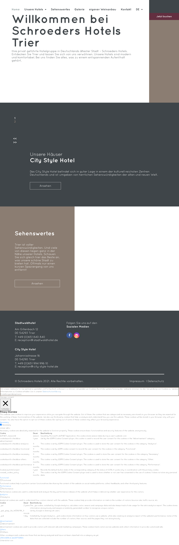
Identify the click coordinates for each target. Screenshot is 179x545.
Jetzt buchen (164, 16)
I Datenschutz (155, 381)
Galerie (79, 9)
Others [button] (3, 529)
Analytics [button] (4, 494)
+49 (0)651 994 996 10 (33, 363)
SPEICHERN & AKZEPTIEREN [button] (11, 538)
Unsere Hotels (33, 9)
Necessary (6, 425)
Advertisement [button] (6, 521)
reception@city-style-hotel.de (38, 366)
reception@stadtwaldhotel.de (38, 340)
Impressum (137, 381)
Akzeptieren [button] (17, 394)
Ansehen (45, 185)
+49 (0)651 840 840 (31, 337)
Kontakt (126, 9)
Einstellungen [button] (6, 394)
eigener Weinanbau (102, 9)
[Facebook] (69, 335)
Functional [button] (4, 478)
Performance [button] (5, 486)
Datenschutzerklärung (52, 392)
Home (16, 9)
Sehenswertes (60, 9)
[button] (15, 139)
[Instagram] (77, 335)
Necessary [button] (4, 422)
